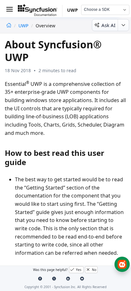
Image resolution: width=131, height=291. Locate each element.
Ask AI (108, 25)
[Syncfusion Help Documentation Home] (40, 11)
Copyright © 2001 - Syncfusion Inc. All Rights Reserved (65, 287)
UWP (24, 26)
